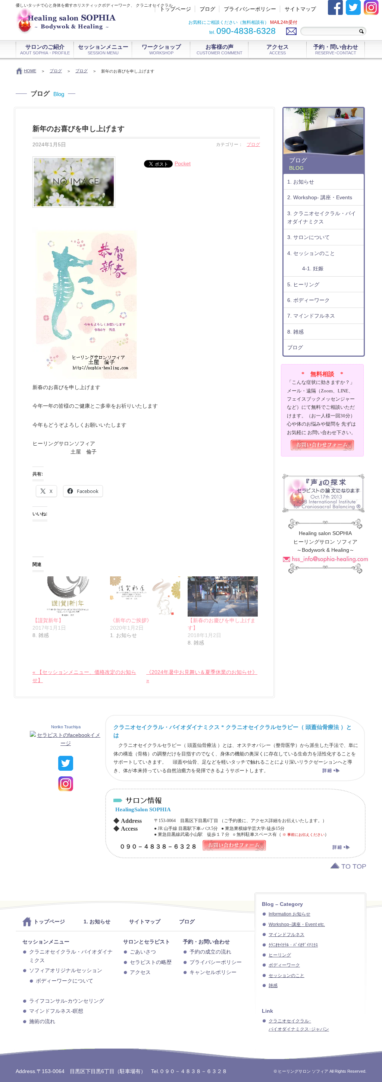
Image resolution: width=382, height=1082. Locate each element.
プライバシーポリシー (250, 9)
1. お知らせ (300, 182)
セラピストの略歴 (151, 962)
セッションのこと (286, 975)
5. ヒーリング (303, 284)
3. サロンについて (308, 237)
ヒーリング (280, 955)
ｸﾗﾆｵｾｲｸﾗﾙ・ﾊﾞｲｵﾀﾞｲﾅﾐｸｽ (293, 945)
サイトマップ (300, 9)
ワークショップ (161, 49)
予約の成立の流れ (210, 952)
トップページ (175, 9)
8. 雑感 (295, 332)
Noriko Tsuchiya (66, 727)
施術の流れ (42, 1021)
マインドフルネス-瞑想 (56, 1011)
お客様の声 (219, 49)
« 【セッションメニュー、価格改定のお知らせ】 (84, 676)
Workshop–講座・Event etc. (297, 924)
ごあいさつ (143, 952)
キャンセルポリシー (213, 972)
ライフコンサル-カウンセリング (66, 1001)
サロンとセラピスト (146, 942)
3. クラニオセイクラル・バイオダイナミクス (321, 217)
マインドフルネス (286, 934)
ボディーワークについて (64, 981)
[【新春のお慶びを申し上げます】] (223, 596)
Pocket (183, 163)
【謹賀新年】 (48, 620)
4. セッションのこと (311, 253)
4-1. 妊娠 (312, 268)
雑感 (273, 985)
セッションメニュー (103, 49)
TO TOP (353, 866)
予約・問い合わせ (335, 49)
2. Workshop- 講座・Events (319, 197)
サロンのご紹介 (45, 49)
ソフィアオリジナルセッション (65, 970)
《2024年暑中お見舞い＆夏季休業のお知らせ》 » (201, 676)
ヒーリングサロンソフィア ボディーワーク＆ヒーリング (77, 24)
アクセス (277, 49)
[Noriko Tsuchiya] (65, 743)
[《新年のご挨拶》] (145, 596)
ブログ (207, 9)
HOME (30, 71)
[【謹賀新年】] (67, 596)
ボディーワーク (284, 965)
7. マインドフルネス (311, 316)
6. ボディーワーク (308, 300)
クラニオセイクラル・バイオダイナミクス (71, 956)
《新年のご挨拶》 (131, 620)
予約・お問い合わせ (206, 942)
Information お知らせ (289, 914)
